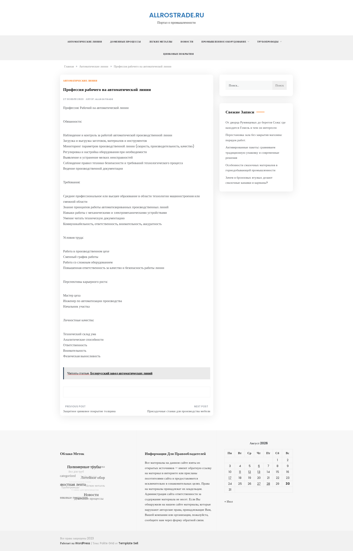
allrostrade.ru (176, 15)
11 (240, 472)
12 (249, 472)
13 (258, 472)
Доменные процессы (125, 41)
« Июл (229, 501)
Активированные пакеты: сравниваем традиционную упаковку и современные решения (252, 152)
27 (259, 484)
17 (230, 478)
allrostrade (104, 99)
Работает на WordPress (75, 543)
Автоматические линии (84, 41)
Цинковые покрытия (178, 54)
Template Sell (128, 543)
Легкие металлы (160, 41)
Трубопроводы (267, 41)
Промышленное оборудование (223, 41)
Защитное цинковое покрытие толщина (89, 411)
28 (268, 484)
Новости (187, 41)
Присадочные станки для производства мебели (178, 411)
